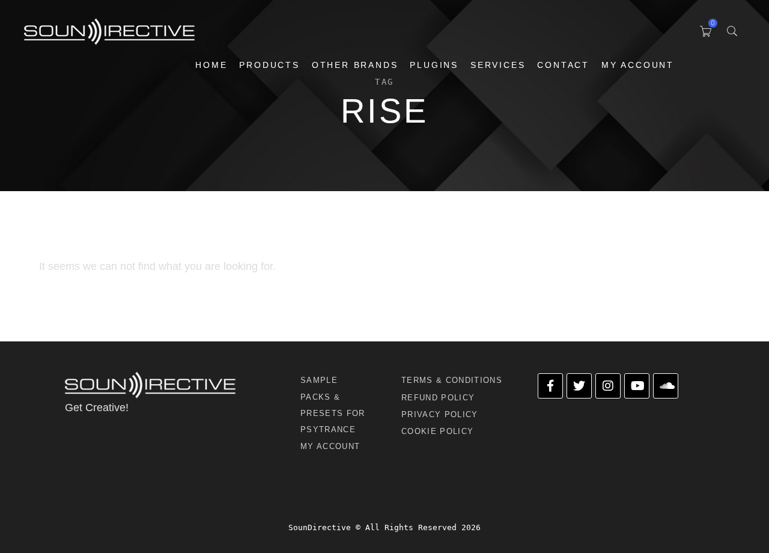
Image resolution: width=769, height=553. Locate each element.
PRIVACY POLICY (439, 414)
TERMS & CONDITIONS (451, 380)
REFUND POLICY (438, 397)
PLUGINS (434, 65)
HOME (211, 65)
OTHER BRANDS (355, 65)
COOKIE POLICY (437, 431)
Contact (563, 65)
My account (637, 65)
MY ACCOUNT (330, 446)
